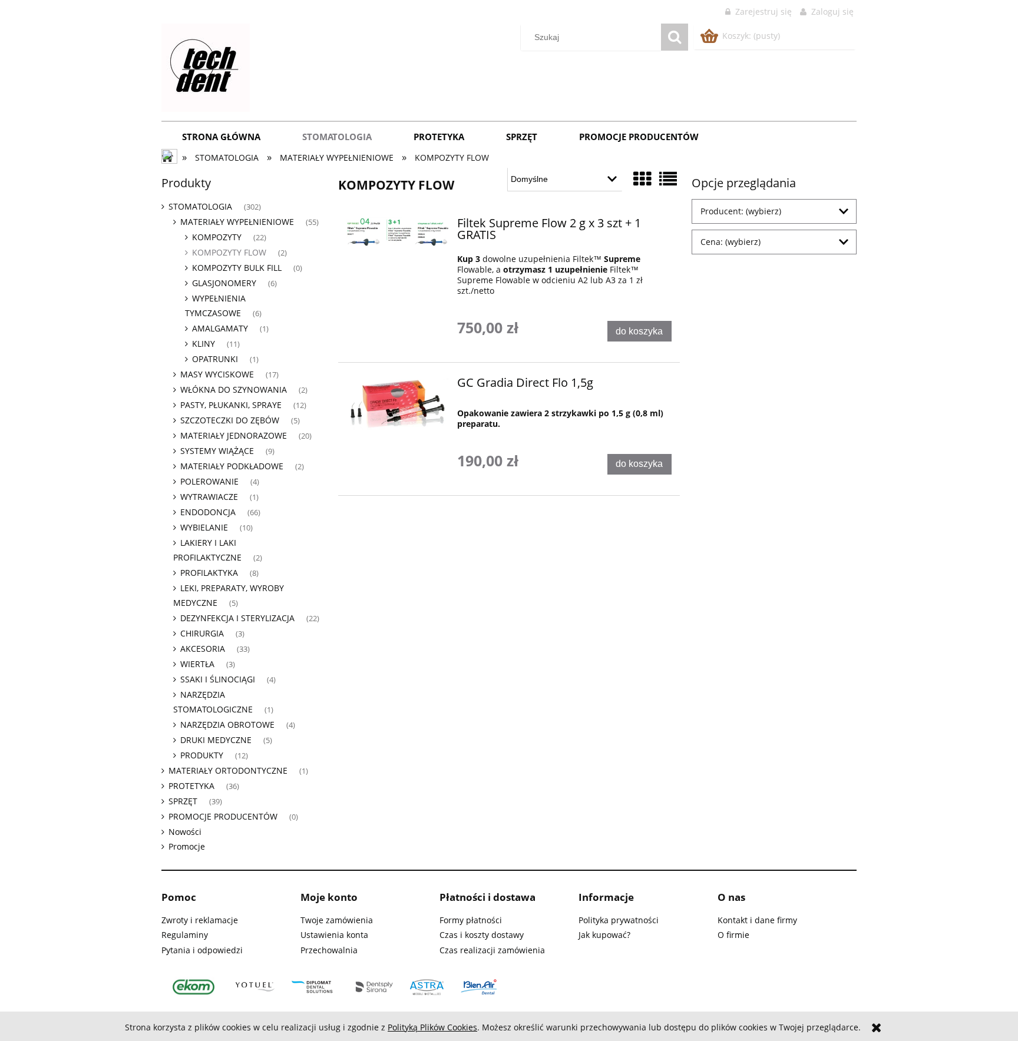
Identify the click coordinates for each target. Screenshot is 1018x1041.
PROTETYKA (191, 785)
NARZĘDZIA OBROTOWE (227, 724)
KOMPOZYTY (217, 237)
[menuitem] (221, 136)
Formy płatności (470, 920)
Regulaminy (184, 934)
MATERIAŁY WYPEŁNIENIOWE (237, 221)
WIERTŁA (197, 663)
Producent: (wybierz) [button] (740, 211)
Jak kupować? (604, 934)
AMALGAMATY (220, 328)
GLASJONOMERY (224, 283)
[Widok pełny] (668, 179)
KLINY (203, 343)
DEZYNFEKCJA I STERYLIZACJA (237, 618)
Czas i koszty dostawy (481, 934)
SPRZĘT (182, 801)
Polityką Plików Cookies (432, 1027)
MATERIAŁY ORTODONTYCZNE (227, 770)
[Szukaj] (674, 37)
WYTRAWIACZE (209, 496)
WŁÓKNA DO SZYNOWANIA (233, 389)
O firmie (733, 934)
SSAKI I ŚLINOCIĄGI (217, 679)
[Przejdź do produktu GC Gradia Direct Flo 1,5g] (398, 404)
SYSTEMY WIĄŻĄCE (217, 450)
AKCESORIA (202, 648)
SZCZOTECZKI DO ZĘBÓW (229, 420)
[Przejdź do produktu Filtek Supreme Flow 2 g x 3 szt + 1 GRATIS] (398, 232)
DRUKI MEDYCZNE (216, 739)
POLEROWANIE (209, 481)
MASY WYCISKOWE (217, 374)
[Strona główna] (205, 66)
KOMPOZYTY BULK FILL (237, 267)
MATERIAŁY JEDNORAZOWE (233, 435)
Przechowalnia (329, 950)
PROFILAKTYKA (209, 572)
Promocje (186, 846)
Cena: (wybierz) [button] (730, 241)
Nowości (184, 831)
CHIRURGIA (202, 633)
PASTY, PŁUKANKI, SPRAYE (231, 404)
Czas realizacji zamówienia (492, 950)
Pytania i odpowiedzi (202, 950)
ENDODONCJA (208, 512)
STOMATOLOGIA (200, 206)
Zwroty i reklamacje (199, 920)
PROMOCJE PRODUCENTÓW (222, 816)
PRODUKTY (201, 755)
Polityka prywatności (619, 920)
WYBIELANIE (204, 527)
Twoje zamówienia (336, 920)
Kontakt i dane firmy (757, 920)
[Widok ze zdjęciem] (642, 179)
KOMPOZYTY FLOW (229, 252)
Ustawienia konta (334, 934)
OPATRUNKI (215, 358)
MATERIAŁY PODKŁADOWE (231, 466)
